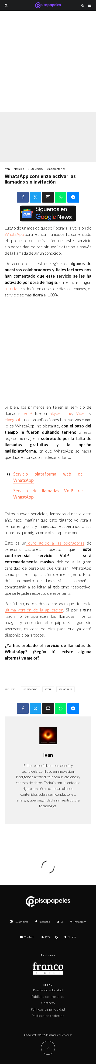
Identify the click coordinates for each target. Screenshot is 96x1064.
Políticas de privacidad (48, 1009)
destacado (31, 689)
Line (68, 413)
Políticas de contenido (48, 1016)
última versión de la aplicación (34, 609)
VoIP (28, 413)
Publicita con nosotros (48, 996)
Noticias (19, 169)
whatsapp (66, 689)
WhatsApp (14, 234)
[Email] (48, 197)
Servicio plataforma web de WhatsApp (48, 477)
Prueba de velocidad (48, 990)
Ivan (7, 169)
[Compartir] (23, 197)
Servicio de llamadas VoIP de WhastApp (48, 493)
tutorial (11, 288)
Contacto (48, 1003)
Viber (81, 413)
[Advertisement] (48, 67)
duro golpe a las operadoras (55, 542)
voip (48, 689)
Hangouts (13, 419)
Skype (55, 413)
